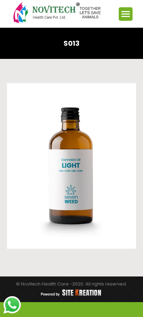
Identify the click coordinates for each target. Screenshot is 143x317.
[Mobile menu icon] (126, 14)
